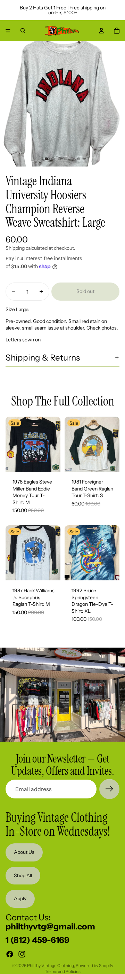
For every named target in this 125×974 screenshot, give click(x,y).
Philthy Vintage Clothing (50, 965)
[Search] (23, 30)
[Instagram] (22, 954)
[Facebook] (10, 954)
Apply (20, 898)
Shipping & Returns (43, 358)
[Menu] (8, 31)
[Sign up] (109, 789)
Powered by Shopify (94, 965)
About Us (24, 852)
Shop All (23, 875)
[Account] (101, 30)
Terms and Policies (63, 971)
